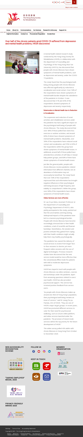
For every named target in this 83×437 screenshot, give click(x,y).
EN (58, 2)
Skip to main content (71, 7)
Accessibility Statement (28, 428)
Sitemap (7, 428)
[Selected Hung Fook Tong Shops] (1, 219)
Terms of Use (16, 428)
